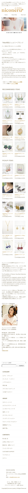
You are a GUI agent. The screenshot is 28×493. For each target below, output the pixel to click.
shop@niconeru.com (14, 477)
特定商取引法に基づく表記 (14, 483)
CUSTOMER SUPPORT (8, 451)
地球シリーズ (6, 412)
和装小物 (5, 385)
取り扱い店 (5, 438)
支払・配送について (16, 482)
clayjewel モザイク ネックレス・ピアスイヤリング (7, 196)
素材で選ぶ (5, 428)
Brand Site (14, 14)
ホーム (8, 482)
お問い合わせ (20, 485)
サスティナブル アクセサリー (10, 421)
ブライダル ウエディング (9, 388)
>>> (17, 82)
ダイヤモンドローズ (7, 415)
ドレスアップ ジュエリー (9, 418)
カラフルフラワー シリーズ (9, 405)
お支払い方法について (8, 441)
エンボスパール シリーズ (9, 408)
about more (5, 350)
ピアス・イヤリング (7, 375)
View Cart (23, 14)
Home (6, 14)
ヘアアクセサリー (7, 382)
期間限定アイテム (7, 425)
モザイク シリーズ (7, 402)
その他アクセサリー (7, 392)
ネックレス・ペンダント (9, 379)
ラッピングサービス (7, 448)
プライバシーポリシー (10, 485)
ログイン (5, 458)
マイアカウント (6, 454)
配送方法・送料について (9, 445)
